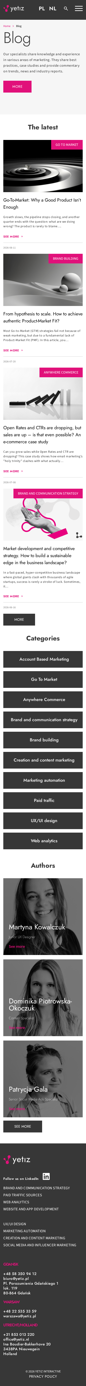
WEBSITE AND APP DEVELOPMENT (31, 1209)
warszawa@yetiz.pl (19, 1316)
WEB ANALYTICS (16, 1202)
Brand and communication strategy (44, 720)
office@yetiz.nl (16, 1339)
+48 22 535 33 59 (19, 1311)
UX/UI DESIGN (14, 1224)
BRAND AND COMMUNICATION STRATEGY (36, 1188)
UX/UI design (44, 820)
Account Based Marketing (44, 659)
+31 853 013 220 (19, 1334)
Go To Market (44, 679)
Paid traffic (44, 800)
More (17, 86)
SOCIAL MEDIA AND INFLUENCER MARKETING (39, 1245)
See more (22, 1126)
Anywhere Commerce (44, 699)
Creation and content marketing (44, 760)
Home (6, 26)
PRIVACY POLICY (43, 1376)
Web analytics (44, 841)
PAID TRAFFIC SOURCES (23, 1195)
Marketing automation (44, 780)
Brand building (44, 740)
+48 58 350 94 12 (19, 1273)
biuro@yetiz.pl (16, 1278)
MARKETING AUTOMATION (24, 1231)
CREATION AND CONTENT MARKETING (34, 1238)
